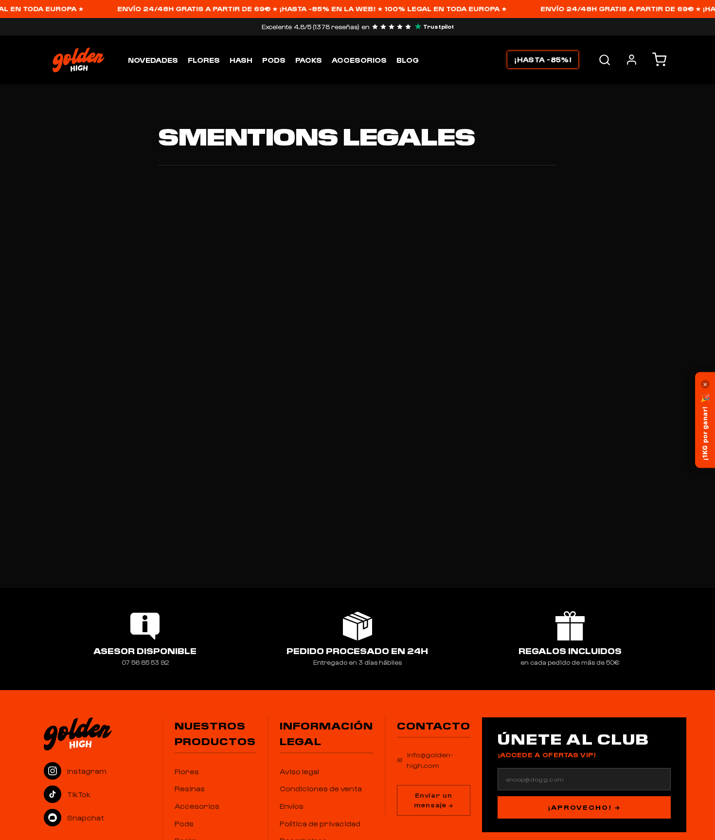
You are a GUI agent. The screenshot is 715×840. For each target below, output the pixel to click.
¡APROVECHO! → (584, 807)
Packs (308, 59)
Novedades (153, 59)
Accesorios (359, 59)
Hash (241, 59)
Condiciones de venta (321, 788)
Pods (274, 59)
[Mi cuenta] (632, 60)
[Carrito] (659, 60)
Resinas (190, 788)
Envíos (292, 806)
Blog (407, 59)
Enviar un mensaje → (433, 800)
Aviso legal (299, 771)
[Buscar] (604, 60)
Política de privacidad (320, 823)
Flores (204, 59)
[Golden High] (97, 733)
